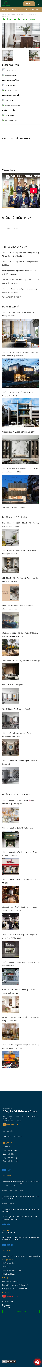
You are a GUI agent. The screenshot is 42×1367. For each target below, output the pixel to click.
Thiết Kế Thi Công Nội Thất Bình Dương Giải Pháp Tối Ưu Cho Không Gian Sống (20, 259)
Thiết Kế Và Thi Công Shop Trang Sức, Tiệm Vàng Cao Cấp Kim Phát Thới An (20, 1051)
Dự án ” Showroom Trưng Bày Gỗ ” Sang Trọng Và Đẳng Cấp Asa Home (20, 1024)
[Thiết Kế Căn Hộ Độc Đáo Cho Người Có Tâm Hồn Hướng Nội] (10, 780)
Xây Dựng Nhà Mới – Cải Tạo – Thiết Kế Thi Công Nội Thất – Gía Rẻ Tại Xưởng (20, 639)
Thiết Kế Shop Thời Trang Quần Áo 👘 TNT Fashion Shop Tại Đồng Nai (18, 807)
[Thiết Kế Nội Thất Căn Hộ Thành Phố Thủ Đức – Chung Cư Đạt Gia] (20, 338)
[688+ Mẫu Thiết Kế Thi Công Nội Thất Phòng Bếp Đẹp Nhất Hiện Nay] (10, 597)
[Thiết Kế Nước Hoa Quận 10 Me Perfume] (10, 844)
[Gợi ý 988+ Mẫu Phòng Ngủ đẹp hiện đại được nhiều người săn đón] (10, 625)
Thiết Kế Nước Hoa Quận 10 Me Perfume (17, 833)
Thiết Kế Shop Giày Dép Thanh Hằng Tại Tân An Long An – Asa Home (19, 859)
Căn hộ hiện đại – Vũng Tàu (12, 690)
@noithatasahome (13, 228)
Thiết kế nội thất (8, 1268)
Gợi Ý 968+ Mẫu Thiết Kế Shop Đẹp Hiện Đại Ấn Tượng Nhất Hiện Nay (20, 996)
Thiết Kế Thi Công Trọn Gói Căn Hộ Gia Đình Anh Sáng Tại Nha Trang (20, 399)
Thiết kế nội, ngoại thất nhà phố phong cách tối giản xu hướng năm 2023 (20, 475)
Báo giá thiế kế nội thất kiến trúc (14, 1293)
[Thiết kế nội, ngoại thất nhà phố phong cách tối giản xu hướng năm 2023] (20, 494)
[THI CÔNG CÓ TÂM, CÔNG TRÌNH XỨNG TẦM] (20, 454)
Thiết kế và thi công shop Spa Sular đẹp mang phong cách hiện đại (19, 295)
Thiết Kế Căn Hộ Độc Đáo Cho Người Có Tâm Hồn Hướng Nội (20, 767)
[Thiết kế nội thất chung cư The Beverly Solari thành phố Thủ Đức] (10, 570)
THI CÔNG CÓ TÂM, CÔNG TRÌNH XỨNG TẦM (19, 437)
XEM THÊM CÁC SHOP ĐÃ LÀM (13, 512)
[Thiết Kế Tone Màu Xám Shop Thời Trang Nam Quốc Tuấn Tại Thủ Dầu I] (10, 954)
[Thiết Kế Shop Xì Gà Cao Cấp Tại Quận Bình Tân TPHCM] (10, 899)
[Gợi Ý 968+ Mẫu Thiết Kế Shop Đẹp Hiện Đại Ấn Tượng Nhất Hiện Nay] (10, 1009)
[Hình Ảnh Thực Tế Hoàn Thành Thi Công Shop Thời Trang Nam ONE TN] (10, 926)
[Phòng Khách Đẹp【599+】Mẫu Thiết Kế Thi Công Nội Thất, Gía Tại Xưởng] (10, 542)
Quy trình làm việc (10, 1155)
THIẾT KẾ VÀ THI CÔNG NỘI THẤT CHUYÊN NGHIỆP (21, 666)
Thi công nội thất (8, 1279)
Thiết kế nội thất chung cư (12, 1275)
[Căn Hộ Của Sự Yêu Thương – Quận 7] (10, 725)
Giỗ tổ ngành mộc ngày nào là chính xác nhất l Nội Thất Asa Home (19, 277)
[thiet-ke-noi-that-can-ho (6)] (21, 47)
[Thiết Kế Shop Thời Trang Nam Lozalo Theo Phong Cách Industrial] (10, 981)
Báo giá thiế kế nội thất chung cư (14, 1290)
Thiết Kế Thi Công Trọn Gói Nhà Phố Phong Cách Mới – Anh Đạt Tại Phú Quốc (20, 359)
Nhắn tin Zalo (7, 1306)
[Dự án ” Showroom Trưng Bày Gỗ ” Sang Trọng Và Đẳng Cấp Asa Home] (10, 1037)
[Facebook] (4, 1312)
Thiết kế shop (7, 1272)
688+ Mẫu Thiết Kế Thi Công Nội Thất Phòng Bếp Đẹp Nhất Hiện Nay (20, 584)
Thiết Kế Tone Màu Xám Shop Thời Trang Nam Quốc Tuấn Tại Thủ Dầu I (19, 941)
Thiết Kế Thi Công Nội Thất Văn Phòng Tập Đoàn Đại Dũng (20, 268)
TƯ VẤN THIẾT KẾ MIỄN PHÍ (12, 302)
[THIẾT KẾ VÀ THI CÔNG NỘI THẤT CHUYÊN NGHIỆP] (10, 676)
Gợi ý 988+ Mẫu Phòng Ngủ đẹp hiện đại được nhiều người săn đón (19, 612)
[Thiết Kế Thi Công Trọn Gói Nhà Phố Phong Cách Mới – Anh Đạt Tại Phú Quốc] (20, 378)
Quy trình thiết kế (9, 1159)
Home (4, 14)
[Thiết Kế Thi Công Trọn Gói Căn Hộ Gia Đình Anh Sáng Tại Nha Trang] (20, 417)
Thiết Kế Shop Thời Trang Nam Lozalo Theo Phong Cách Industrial (21, 969)
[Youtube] (9, 1312)
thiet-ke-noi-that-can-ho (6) (16, 14)
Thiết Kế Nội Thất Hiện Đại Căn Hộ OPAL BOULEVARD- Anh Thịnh (17, 740)
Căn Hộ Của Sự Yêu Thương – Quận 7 (16, 714)
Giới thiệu (6, 1152)
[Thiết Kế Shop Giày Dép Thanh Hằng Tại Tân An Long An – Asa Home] (10, 871)
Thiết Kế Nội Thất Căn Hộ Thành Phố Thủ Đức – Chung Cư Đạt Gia (20, 319)
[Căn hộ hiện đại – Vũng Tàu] (10, 701)
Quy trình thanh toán (11, 1166)
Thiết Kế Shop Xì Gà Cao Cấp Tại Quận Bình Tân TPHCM (20, 886)
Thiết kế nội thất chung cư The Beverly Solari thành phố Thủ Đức (19, 557)
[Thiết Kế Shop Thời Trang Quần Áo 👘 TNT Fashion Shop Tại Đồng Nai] (10, 820)
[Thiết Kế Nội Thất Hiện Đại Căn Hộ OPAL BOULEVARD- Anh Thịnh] (10, 752)
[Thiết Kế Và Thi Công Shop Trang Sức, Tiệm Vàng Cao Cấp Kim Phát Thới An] (10, 1064)
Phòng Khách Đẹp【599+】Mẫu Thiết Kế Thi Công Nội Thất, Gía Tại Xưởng (20, 529)
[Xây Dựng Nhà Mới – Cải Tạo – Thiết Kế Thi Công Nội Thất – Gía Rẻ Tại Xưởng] (10, 652)
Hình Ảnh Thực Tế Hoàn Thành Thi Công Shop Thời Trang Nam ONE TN (19, 914)
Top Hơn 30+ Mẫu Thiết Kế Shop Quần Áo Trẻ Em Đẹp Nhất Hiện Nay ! (20, 286)
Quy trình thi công (10, 1162)
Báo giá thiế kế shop (10, 1286)
